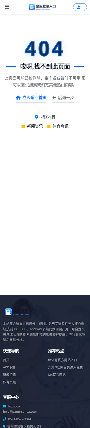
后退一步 (66, 97)
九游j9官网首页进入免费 (65, 367)
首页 (6, 360)
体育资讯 (60, 126)
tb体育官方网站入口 (62, 360)
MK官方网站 (57, 375)
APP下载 (9, 367)
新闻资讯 (34, 126)
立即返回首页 (34, 97)
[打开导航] (7, 7)
